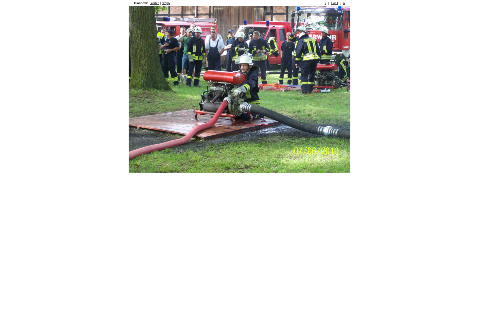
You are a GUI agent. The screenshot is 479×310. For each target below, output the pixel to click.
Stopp (166, 3)
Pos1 (334, 3)
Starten (154, 3)
